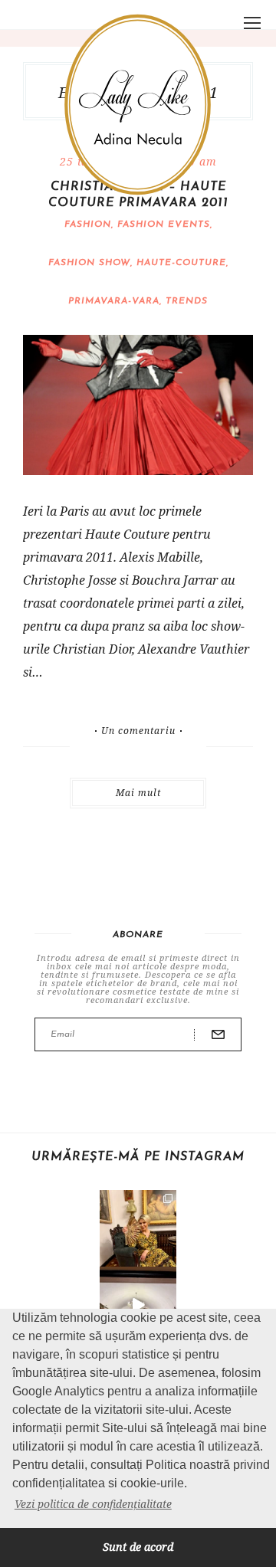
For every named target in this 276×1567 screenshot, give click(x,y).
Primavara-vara (113, 301)
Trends (187, 301)
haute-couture (181, 262)
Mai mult (138, 792)
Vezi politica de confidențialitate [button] (93, 1504)
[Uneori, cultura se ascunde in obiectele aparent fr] (138, 1228)
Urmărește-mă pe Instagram (138, 1157)
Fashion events (163, 224)
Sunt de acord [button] (138, 1546)
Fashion (87, 224)
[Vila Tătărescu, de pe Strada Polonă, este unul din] (138, 1305)
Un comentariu (138, 731)
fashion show (89, 262)
